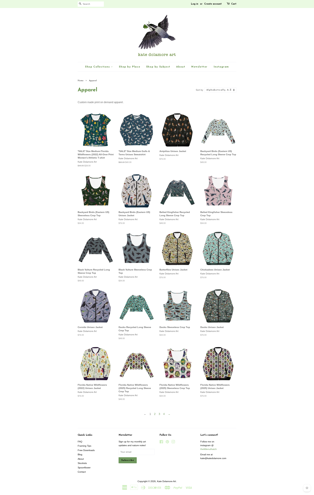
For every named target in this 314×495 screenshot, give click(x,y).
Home (80, 81)
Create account (213, 4)
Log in (194, 4)
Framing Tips (84, 446)
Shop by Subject (158, 67)
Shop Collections (98, 67)
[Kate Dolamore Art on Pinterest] (167, 442)
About (180, 67)
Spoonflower (84, 467)
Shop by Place (129, 67)
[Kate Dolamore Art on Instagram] (173, 442)
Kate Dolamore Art (166, 481)
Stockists (82, 463)
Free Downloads (86, 450)
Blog (80, 454)
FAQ (80, 441)
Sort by (199, 90)
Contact (82, 472)
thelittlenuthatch (208, 449)
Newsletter (199, 67)
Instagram (221, 67)
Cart (233, 4)
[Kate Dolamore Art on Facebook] (161, 442)
